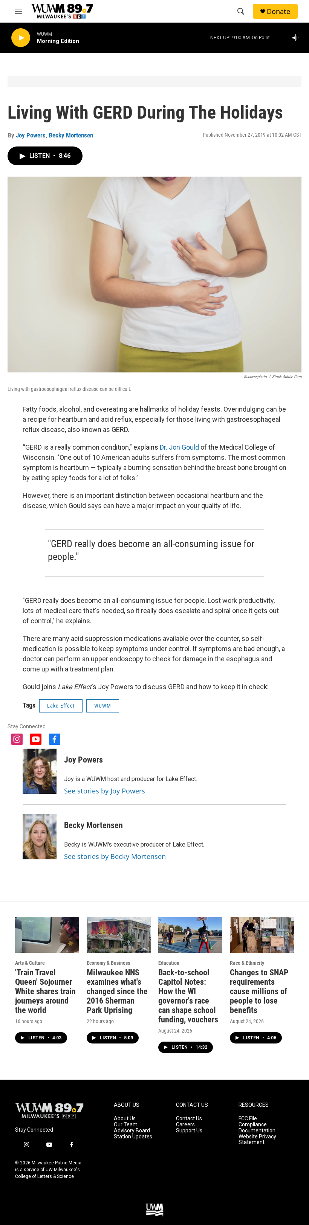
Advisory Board (132, 1130)
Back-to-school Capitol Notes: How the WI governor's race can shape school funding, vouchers (188, 996)
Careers (185, 1124)
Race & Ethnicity (247, 963)
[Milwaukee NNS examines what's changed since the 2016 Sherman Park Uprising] (119, 935)
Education (168, 963)
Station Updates (133, 1137)
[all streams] (298, 38)
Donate (278, 11)
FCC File (248, 1118)
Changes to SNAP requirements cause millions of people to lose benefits (259, 991)
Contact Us (189, 1118)
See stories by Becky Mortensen (115, 856)
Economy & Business (108, 963)
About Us (125, 1118)
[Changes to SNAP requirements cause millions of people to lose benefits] (262, 935)
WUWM (102, 706)
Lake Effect (61, 706)
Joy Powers (31, 135)
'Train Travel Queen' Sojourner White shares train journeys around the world (45, 991)
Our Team (126, 1124)
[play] (21, 38)
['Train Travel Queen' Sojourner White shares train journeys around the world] (47, 935)
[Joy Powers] (40, 771)
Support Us (189, 1130)
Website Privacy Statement (257, 1140)
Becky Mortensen (71, 135)
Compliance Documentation (257, 1127)
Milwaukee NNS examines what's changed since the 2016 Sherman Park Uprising (117, 991)
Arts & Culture (30, 963)
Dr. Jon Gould (179, 447)
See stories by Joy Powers (104, 790)
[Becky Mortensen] (40, 836)
